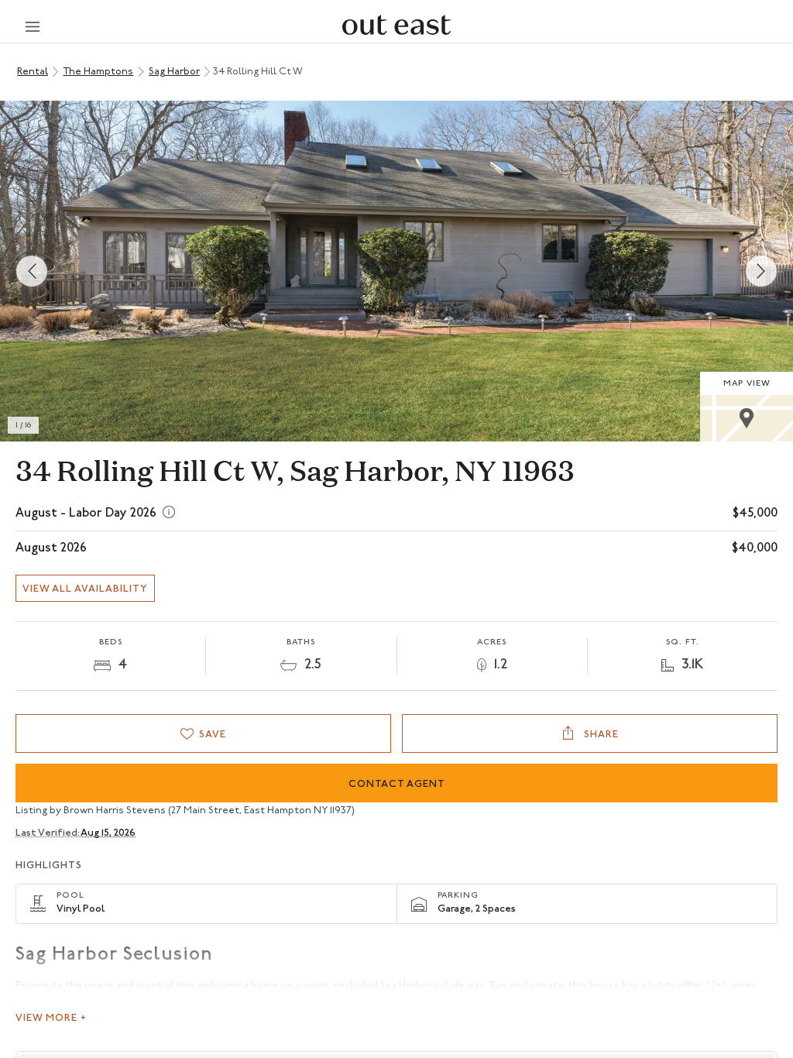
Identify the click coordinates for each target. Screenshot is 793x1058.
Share (600, 735)
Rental (32, 72)
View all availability (85, 589)
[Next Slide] (761, 271)
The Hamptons (98, 72)
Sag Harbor (174, 72)
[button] (396, 271)
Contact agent (396, 784)
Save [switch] (212, 735)
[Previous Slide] (31, 271)
